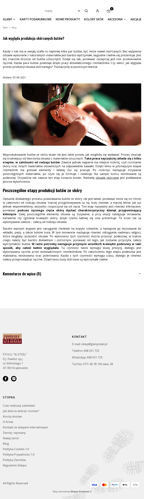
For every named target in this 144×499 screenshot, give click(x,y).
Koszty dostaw (12, 416)
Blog (14, 27)
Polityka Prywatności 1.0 (18, 454)
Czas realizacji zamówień (19, 405)
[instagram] (14, 378)
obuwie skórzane (107, 178)
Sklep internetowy (71, 491)
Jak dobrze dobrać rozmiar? (21, 411)
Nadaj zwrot (11, 438)
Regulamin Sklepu (15, 465)
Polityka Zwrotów (14, 460)
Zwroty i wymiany (14, 432)
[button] (86, 11)
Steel (5, 27)
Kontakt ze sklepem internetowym (25, 427)
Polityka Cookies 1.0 (16, 449)
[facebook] (5, 378)
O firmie (8, 422)
